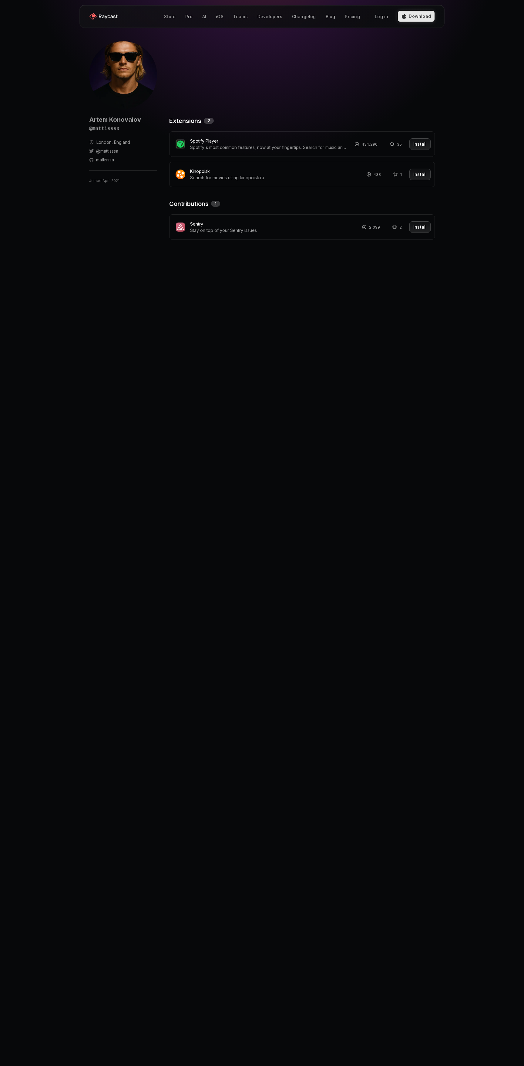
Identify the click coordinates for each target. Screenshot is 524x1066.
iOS (219, 16)
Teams (240, 16)
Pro (189, 16)
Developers (269, 16)
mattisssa (105, 159)
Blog (330, 16)
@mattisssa (107, 150)
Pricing (352, 16)
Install (420, 144)
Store (170, 16)
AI (204, 16)
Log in (381, 16)
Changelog (304, 16)
